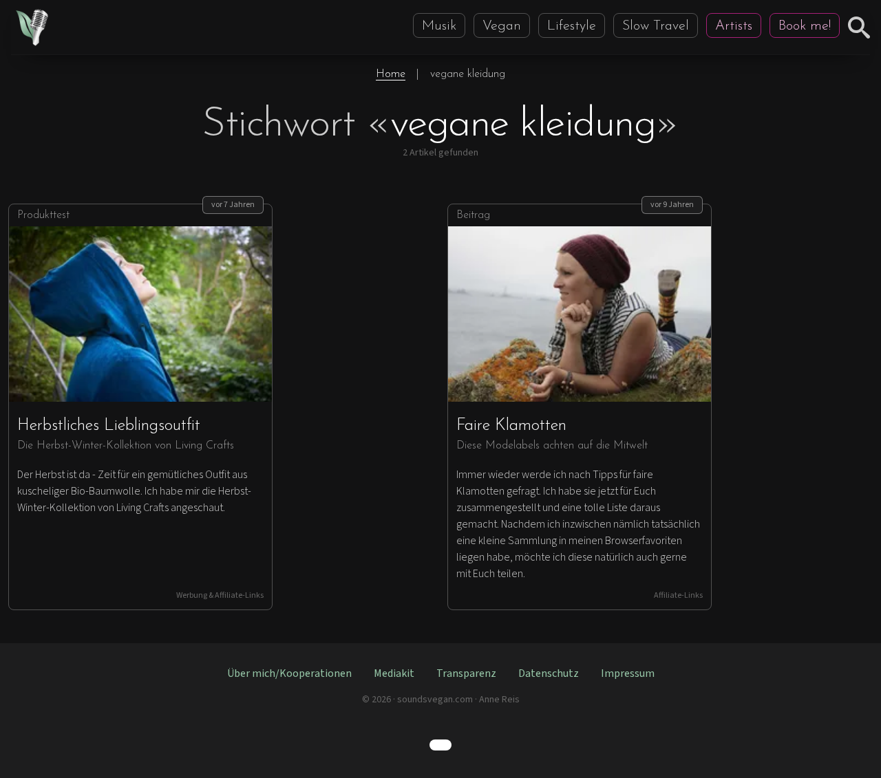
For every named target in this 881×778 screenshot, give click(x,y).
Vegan (501, 26)
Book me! (804, 26)
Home (390, 74)
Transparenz (466, 673)
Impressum (628, 673)
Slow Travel (655, 26)
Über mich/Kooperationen (289, 673)
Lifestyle (571, 26)
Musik (439, 26)
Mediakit (394, 673)
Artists (733, 26)
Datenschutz (548, 673)
